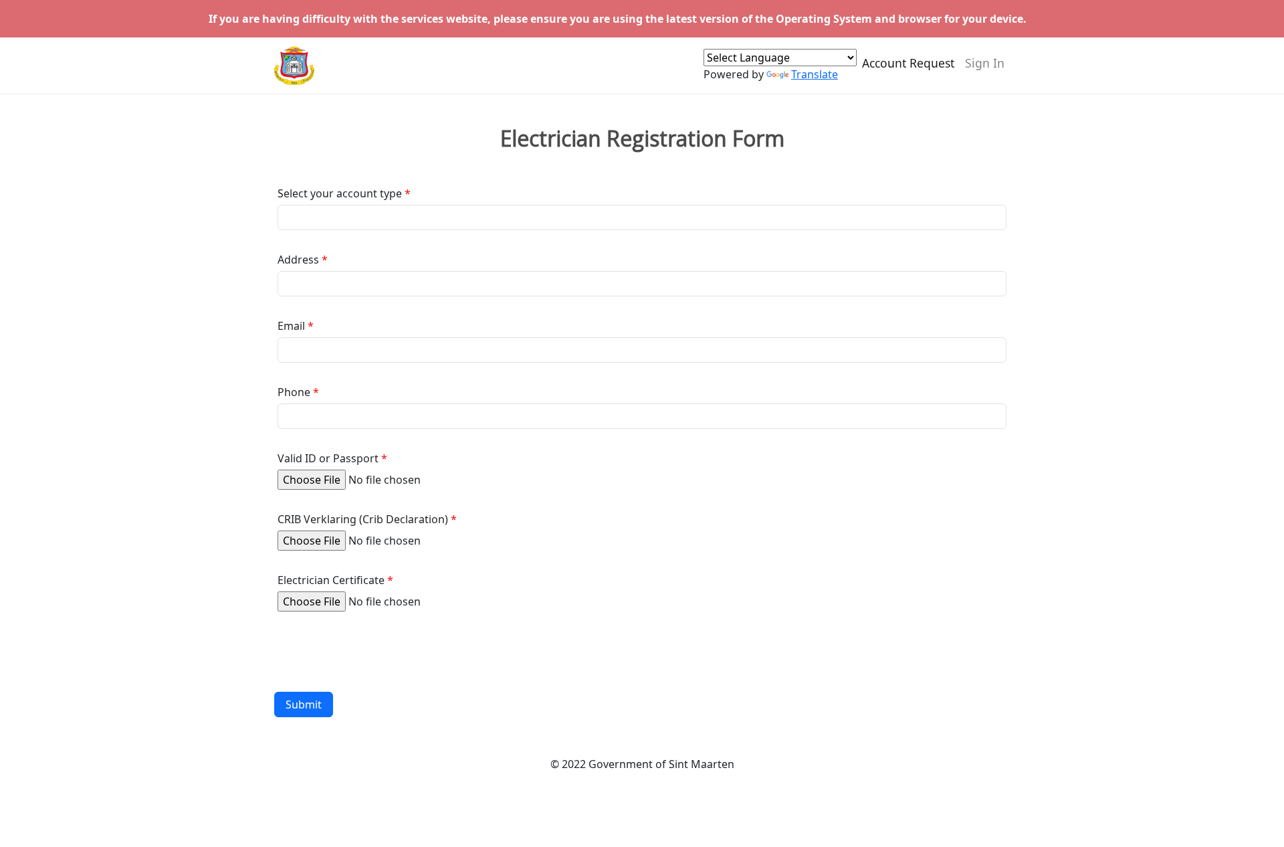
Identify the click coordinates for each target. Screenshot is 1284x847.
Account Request (908, 63)
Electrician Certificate (331, 580)
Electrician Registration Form (642, 138)
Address (298, 259)
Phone (294, 392)
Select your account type (340, 193)
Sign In (984, 63)
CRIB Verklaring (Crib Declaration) (363, 519)
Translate (814, 74)
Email (291, 325)
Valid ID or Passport (328, 458)
